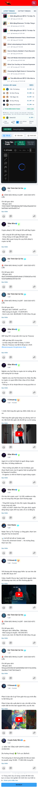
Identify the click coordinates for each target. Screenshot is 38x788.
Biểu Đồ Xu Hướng (21, 143)
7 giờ (9, 653)
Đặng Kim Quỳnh (15, 104)
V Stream (11, 400)
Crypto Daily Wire (14, 740)
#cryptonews (17, 347)
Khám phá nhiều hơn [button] (11, 780)
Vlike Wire (11, 223)
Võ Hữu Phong (14, 93)
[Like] (19, 216)
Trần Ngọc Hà (14, 97)
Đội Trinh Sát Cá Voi (15, 188)
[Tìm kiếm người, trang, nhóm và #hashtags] (34, 3)
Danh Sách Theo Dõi (31, 143)
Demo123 (13, 117)
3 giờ (9, 297)
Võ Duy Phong (14, 101)
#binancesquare (7, 347)
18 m (9, 191)
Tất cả (7, 135)
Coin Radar (12, 525)
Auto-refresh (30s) (23, 122)
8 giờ (9, 743)
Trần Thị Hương (14, 89)
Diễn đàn (14, 122)
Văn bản (20, 135)
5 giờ (9, 492)
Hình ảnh (33, 135)
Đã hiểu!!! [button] (19, 785)
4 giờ (9, 332)
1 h (8, 226)
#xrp (24, 347)
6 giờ (9, 617)
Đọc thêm (5, 211)
